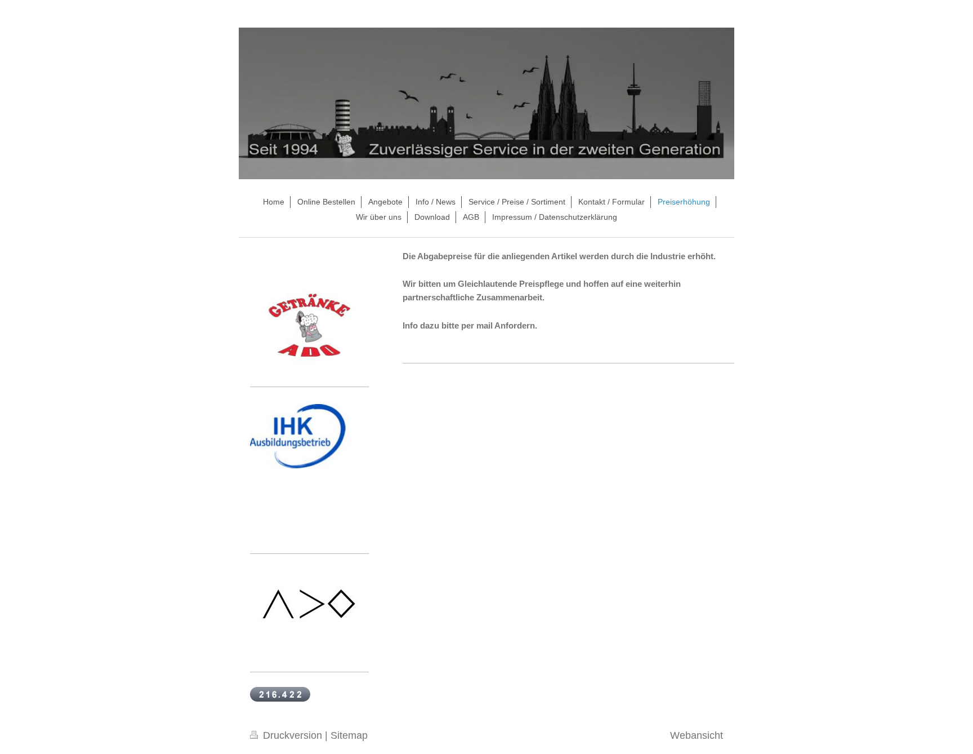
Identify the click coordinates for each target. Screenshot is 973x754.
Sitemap (349, 735)
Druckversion (292, 735)
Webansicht (696, 735)
